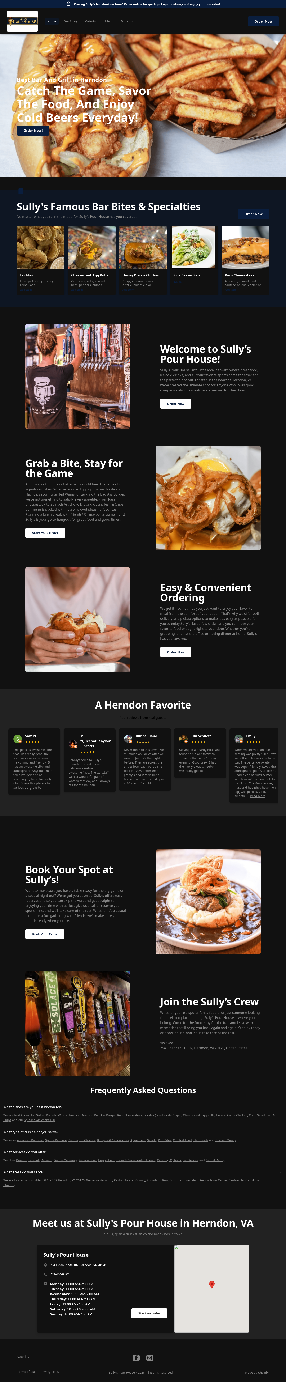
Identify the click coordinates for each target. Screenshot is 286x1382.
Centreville (236, 1180)
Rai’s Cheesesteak (129, 1115)
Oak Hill (250, 1180)
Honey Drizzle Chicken (231, 1115)
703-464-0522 (59, 1274)
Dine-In (21, 1160)
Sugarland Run (157, 1180)
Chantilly (9, 1185)
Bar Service (190, 1160)
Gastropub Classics (81, 1140)
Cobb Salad (257, 1115)
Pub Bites (164, 1140)
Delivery (46, 1160)
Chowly (263, 1372)
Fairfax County (135, 1180)
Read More (257, 796)
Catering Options (169, 1160)
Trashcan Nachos (80, 1115)
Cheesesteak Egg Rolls (198, 1115)
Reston (119, 1180)
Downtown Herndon (184, 1180)
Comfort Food (182, 1140)
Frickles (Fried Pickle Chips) (162, 1115)
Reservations (88, 1160)
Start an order (149, 1313)
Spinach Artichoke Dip (39, 1120)
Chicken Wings (225, 1140)
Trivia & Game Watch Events (135, 1160)
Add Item (26, 290)
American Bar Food (30, 1140)
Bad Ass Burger (105, 1115)
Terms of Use (26, 1372)
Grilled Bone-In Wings (51, 1115)
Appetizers (138, 1140)
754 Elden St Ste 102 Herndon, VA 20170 (78, 1265)
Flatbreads (200, 1140)
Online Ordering (65, 1160)
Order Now (263, 21)
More (124, 21)
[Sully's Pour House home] (22, 21)
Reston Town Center (213, 1180)
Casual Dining (215, 1160)
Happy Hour (106, 1160)
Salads (151, 1140)
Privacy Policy (50, 1372)
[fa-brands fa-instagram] (149, 1358)
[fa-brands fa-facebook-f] (136, 1358)
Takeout (33, 1160)
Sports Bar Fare (56, 1140)
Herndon (106, 1180)
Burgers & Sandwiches (113, 1140)
